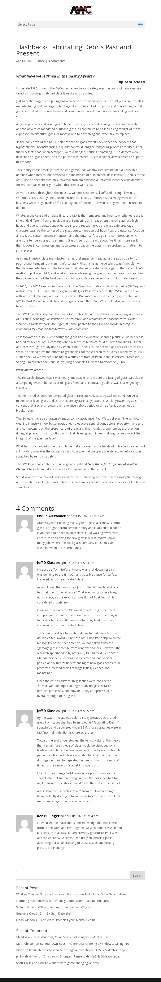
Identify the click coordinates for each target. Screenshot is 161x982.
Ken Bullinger (48, 816)
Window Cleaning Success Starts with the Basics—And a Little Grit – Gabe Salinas (71, 894)
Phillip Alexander (51, 516)
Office (41, 61)
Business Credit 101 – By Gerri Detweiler (44, 913)
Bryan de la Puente (29, 950)
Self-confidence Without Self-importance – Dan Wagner (53, 907)
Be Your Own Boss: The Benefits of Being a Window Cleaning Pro (84, 944)
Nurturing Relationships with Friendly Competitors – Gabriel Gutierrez (62, 901)
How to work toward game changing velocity (68, 963)
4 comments (56, 61)
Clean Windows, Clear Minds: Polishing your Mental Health (55, 920)
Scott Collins (24, 963)
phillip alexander (27, 956)
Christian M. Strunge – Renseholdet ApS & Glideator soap (86, 950)
